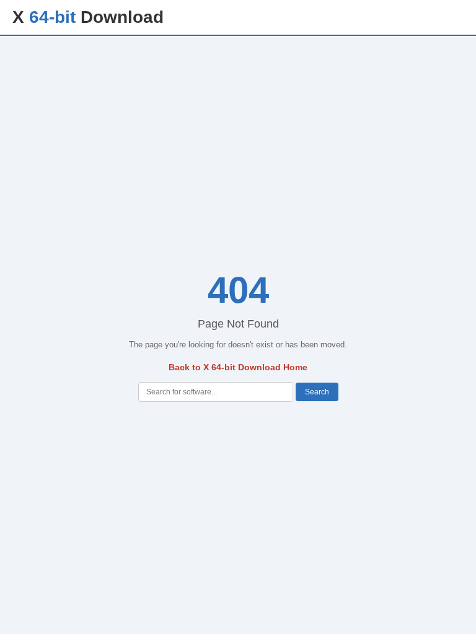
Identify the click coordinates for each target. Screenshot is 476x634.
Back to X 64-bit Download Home (238, 367)
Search (317, 392)
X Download (88, 17)
